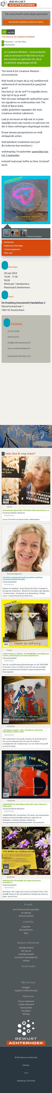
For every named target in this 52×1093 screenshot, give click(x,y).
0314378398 (13, 331)
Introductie (9, 242)
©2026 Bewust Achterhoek (26, 1057)
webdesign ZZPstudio (26, 1081)
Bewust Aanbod (26, 916)
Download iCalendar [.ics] (18, 356)
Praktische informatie (13, 246)
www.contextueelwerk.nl (18, 348)
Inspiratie (26, 927)
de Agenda (26, 913)
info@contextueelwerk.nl (19, 343)
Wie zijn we (26, 951)
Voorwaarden (26, 1008)
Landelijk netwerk (26, 954)
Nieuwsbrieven (26, 930)
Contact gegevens (12, 249)
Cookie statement (26, 1004)
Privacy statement (26, 1001)
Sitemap (26, 1014)
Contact (26, 960)
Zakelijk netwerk (26, 948)
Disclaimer (26, 1011)
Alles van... (8, 253)
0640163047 (13, 337)
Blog (26, 933)
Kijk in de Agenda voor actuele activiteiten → (26, 23)
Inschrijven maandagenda (26, 957)
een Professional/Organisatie (26, 909)
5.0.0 (26, 1073)
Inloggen (26, 987)
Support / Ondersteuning (26, 990)
